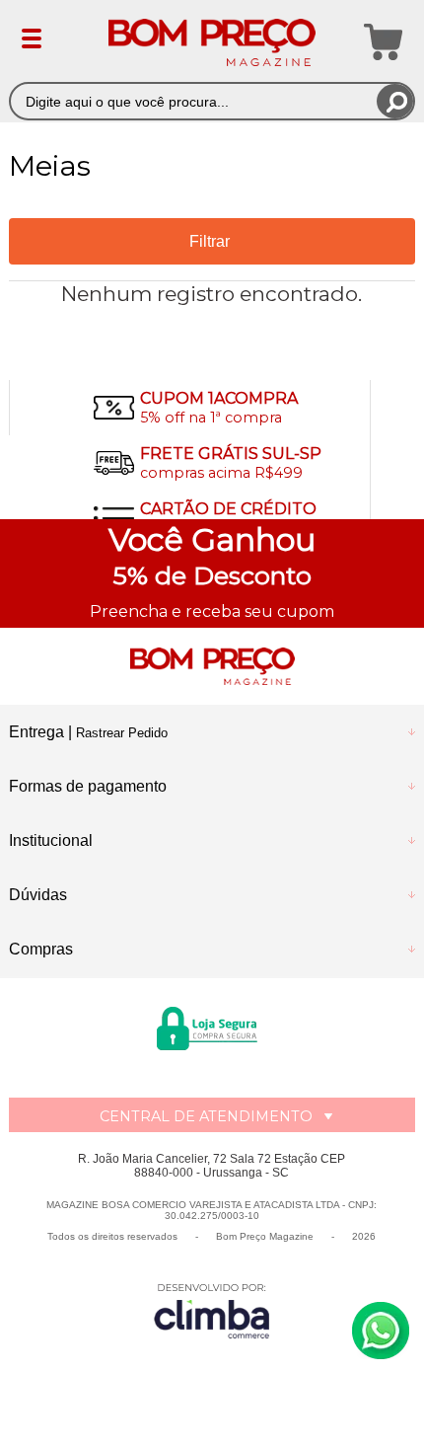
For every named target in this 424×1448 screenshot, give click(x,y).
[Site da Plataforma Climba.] (212, 1310)
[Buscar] (395, 101)
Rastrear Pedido (122, 732)
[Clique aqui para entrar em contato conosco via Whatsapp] (380, 1330)
